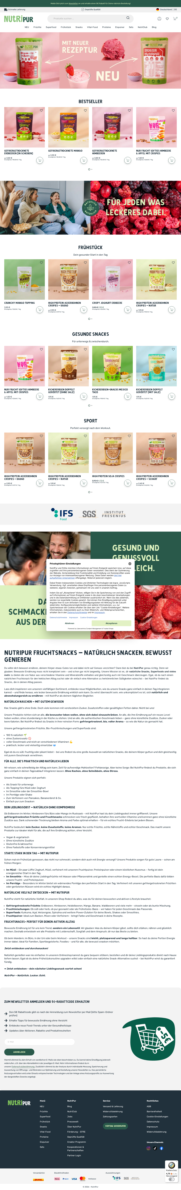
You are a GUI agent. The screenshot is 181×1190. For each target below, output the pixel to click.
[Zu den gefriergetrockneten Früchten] (90, 60)
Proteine (106, 27)
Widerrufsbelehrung (113, 1111)
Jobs (69, 1116)
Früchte (37, 27)
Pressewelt (72, 1121)
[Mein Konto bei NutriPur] (159, 18)
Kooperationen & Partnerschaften (75, 1149)
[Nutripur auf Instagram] (148, 1148)
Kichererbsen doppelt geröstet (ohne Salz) (61, 391)
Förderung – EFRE (76, 1132)
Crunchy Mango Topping (19, 303)
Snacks (79, 27)
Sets (131, 27)
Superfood (51, 27)
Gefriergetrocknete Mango (65, 150)
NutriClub (142, 27)
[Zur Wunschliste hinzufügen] (41, 110)
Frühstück (66, 27)
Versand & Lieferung (113, 1106)
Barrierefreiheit (154, 1111)
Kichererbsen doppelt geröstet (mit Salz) (149, 391)
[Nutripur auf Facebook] (161, 1148)
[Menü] (176, 1162)
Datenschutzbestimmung (23, 1066)
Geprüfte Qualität (75, 1137)
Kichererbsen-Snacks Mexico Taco (110, 391)
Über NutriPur (74, 1126)
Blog (154, 27)
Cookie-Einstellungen (157, 1116)
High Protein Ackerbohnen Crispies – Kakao (64, 304)
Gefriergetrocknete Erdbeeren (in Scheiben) (18, 152)
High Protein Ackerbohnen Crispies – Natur (152, 304)
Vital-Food (92, 27)
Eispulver (119, 27)
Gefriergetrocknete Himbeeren (104, 152)
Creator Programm (76, 1142)
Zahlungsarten (110, 1116)
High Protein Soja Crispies (108, 476)
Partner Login (74, 1155)
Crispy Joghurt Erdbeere (107, 303)
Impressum (152, 1126)
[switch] (171, 1179)
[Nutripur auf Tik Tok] (155, 1148)
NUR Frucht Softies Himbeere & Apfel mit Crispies (153, 152)
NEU (27, 27)
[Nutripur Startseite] (19, 1102)
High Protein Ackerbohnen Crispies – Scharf (152, 478)
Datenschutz (153, 1121)
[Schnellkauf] (39, 160)
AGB (149, 1106)
